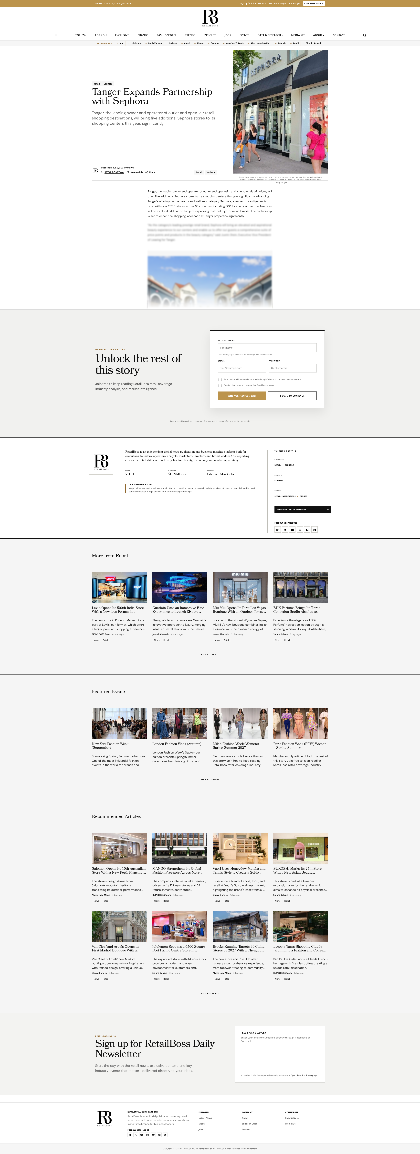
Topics (80, 35)
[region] (210, 43)
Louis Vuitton (155, 43)
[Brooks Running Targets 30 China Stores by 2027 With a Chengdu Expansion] (240, 926)
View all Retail (210, 654)
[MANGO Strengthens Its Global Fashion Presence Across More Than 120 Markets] (179, 848)
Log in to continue (292, 395)
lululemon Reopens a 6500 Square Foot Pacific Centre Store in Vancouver (178, 950)
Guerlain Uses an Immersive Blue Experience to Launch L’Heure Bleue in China (178, 612)
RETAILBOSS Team (114, 172)
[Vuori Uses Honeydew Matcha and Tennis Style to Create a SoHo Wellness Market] (240, 848)
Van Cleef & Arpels (235, 43)
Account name (226, 340)
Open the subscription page (304, 1075)
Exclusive (122, 35)
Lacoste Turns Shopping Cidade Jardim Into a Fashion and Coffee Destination (298, 950)
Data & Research (269, 35)
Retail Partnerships (284, 496)
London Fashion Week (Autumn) (176, 744)
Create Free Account (314, 3)
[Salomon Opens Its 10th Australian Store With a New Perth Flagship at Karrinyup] (119, 848)
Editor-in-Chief (249, 1123)
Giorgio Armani (313, 43)
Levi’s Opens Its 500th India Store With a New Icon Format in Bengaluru (118, 612)
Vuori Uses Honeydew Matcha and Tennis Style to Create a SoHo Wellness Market (239, 872)
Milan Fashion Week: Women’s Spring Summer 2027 (236, 746)
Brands (142, 35)
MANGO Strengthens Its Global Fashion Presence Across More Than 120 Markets (176, 872)
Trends (190, 35)
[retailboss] (210, 18)
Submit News (292, 1117)
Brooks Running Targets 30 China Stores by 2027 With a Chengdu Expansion (238, 950)
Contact (339, 35)
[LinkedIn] (159, 1135)
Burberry (173, 43)
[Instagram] (147, 1135)
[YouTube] (141, 1135)
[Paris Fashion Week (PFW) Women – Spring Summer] (300, 723)
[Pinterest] (153, 1135)
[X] (135, 1135)
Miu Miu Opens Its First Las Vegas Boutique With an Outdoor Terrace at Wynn (239, 612)
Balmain (282, 43)
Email (221, 361)
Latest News (205, 1117)
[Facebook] (129, 1135)
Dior (121, 43)
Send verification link (242, 395)
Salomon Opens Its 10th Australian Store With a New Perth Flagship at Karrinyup (119, 872)
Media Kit (298, 36)
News (96, 640)
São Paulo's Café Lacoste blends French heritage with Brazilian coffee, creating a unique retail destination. (300, 963)
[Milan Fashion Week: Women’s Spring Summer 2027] (240, 723)
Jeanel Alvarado (160, 634)
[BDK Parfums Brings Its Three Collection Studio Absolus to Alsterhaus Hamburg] (300, 587)
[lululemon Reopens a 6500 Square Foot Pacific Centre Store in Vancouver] (179, 926)
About (317, 35)
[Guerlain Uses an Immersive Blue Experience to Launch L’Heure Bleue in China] (179, 587)
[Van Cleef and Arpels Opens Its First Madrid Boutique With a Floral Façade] (119, 926)
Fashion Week (167, 35)
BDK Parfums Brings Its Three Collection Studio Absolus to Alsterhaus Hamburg (296, 612)
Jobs (228, 35)
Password (274, 361)
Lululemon (136, 43)
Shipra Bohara (280, 634)
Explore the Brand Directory (291, 510)
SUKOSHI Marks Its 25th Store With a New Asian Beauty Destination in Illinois (297, 872)
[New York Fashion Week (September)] (119, 723)
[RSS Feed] (165, 1135)
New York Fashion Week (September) (110, 746)
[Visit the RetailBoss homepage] (101, 462)
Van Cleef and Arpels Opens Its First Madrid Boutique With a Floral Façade (115, 950)
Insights (210, 35)
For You (101, 35)
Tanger (303, 496)
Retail (97, 83)
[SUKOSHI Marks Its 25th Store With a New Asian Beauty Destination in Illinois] (300, 848)
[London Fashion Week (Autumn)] (179, 723)
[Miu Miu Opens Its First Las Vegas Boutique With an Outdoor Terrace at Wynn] (240, 587)
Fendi (296, 43)
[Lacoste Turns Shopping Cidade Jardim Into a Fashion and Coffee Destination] (300, 926)
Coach (187, 43)
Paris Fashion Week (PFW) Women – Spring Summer (299, 746)
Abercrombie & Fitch (261, 43)
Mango (200, 43)
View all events (210, 779)
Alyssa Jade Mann (101, 895)
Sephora (215, 43)
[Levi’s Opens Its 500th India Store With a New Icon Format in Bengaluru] (119, 587)
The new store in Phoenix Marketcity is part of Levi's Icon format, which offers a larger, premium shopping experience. (118, 624)
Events (244, 35)
